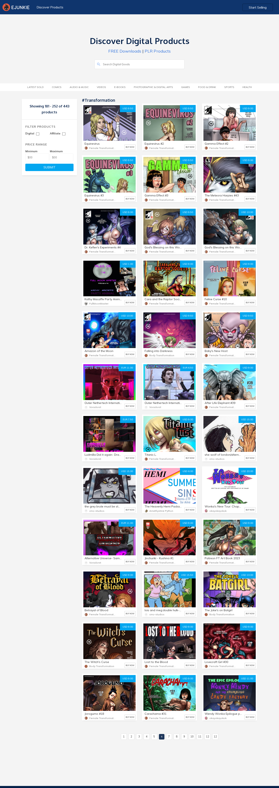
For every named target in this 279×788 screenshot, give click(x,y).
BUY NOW (130, 147)
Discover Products (50, 7)
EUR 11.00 (127, 367)
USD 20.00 (247, 471)
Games (185, 87)
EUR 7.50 (128, 419)
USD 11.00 (247, 678)
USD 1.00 (128, 264)
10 (192, 736)
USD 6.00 (188, 471)
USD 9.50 (128, 108)
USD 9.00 (248, 108)
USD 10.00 (247, 212)
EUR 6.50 (188, 367)
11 (199, 736)
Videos (101, 87)
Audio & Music (79, 87)
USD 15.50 (187, 575)
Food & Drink (207, 87)
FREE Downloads (124, 51)
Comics (56, 87)
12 (207, 736)
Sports (229, 87)
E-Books (120, 87)
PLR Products (158, 51)
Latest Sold (35, 87)
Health (247, 87)
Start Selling (258, 7)
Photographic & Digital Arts (153, 87)
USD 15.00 (247, 419)
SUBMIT (50, 167)
